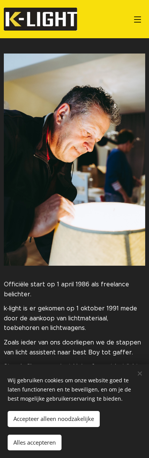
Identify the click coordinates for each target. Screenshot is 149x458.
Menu (137, 19)
